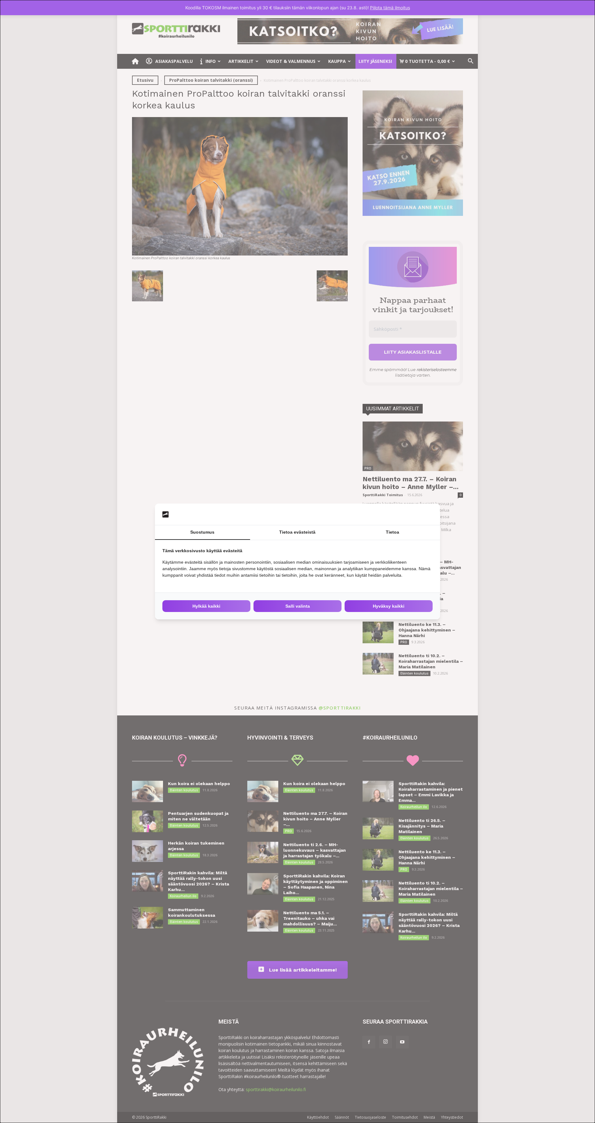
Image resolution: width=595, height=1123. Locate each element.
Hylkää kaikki (206, 606)
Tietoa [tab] (392, 532)
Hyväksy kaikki (388, 606)
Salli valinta (297, 606)
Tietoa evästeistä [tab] (297, 532)
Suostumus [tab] (202, 532)
